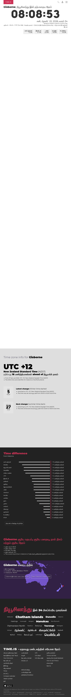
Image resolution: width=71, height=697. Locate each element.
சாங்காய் (6, 506)
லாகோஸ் (6, 481)
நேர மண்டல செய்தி (26, 658)
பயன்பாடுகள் (24, 653)
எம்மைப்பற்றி (50, 663)
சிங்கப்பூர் (6, 509)
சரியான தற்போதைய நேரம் (10, 653)
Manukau (42, 621)
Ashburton (10, 617)
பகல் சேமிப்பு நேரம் (8, 663)
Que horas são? (7, 694)
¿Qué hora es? (28, 692)
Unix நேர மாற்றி (39, 658)
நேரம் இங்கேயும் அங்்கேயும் (11, 655)
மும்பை (5, 503)
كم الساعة (45, 692)
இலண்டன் (38, 31)
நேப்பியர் (12, 635)
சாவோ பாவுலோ (8, 473)
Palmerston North (16, 626)
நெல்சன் (60, 630)
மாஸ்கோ (6, 498)
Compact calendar (9, 676)
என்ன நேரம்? (45, 694)
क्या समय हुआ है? (20, 692)
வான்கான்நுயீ (39, 634)
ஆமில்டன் (32, 630)
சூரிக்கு (6, 484)
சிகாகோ (6, 465)
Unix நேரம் (38, 655)
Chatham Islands (29, 617)
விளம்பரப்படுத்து (25, 670)
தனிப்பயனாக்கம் (51, 653)
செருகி (23, 655)
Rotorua (38, 626)
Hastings (14, 621)
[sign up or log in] (62, 2)
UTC (5, 476)
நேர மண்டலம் (7, 660)
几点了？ (14, 692)
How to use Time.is (52, 660)
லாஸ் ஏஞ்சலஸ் (28, 31)
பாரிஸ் (47, 31)
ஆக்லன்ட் (19, 630)
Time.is (8, 2)
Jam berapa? (15, 694)
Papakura (30, 625)
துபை (5, 501)
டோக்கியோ (63, 31)
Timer (5, 671)
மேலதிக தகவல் (28, 25)
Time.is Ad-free (51, 655)
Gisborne (60, 617)
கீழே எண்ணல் (7, 668)
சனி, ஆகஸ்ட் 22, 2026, (52, 21)
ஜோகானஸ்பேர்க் (8, 487)
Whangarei (60, 625)
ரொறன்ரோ (6, 470)
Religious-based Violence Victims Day (55, 23)
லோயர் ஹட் (28, 635)
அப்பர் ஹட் (9, 630)
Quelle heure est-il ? (38, 692)
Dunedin (51, 617)
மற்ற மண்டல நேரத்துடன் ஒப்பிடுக (14, 523)
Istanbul (6, 492)
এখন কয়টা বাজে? (51, 692)
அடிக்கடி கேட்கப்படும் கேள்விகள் (55, 658)
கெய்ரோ (6, 495)
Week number (8, 678)
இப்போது (6, 666)
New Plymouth (55, 621)
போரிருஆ (19, 634)
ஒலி (5, 681)
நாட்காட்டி (6, 673)
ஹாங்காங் (6, 512)
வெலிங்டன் (52, 635)
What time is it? (7, 692)
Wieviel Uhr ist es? (23, 694)
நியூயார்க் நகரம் (8, 467)
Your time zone (8, 658)
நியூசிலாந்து (18, 609)
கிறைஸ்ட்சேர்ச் (47, 630)
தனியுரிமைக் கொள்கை (27, 675)
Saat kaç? (39, 694)
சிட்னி (5, 517)
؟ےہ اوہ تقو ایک (51, 694)
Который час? (58, 692)
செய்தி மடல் (24, 660)
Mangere (31, 621)
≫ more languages (59, 694)
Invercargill (23, 621)
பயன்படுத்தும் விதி (26, 672)
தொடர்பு (49, 666)
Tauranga (49, 626)
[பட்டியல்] (66, 2)
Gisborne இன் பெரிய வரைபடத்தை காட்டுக (17, 576)
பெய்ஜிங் (54, 31)
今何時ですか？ (32, 694)
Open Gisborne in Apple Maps (41, 576)
